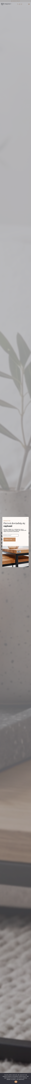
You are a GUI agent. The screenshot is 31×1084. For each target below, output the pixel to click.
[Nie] (29, 1078)
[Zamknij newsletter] (27, 518)
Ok (16, 1081)
